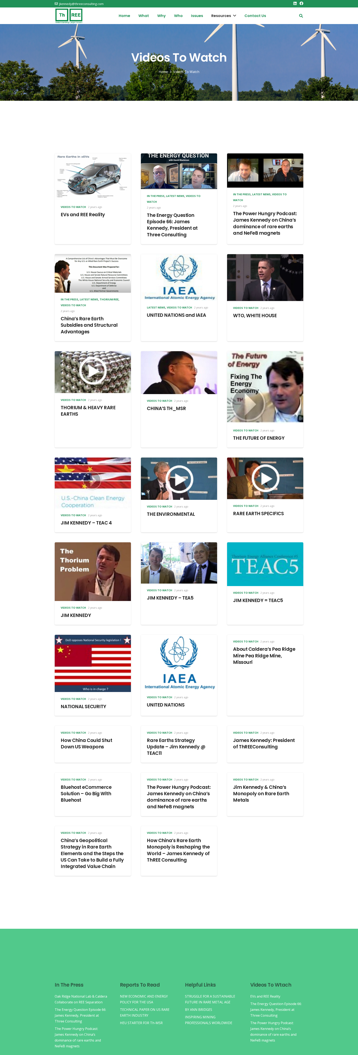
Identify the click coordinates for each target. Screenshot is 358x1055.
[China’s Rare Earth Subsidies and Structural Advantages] (93, 257)
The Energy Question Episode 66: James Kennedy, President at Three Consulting (172, 225)
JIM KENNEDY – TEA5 (170, 598)
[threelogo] (69, 16)
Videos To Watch (73, 207)
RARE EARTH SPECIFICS (258, 513)
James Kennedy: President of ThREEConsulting (264, 743)
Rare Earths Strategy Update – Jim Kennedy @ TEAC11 (176, 747)
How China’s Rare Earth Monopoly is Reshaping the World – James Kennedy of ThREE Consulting (178, 850)
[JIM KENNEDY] (93, 545)
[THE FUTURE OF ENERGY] (265, 354)
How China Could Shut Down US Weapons (86, 743)
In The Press (155, 196)
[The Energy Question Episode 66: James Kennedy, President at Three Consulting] (179, 156)
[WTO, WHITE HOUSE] (265, 257)
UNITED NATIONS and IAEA (176, 315)
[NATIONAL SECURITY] (93, 637)
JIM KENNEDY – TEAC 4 (86, 523)
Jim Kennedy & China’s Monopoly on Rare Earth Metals (261, 794)
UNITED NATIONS (165, 705)
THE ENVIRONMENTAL (171, 514)
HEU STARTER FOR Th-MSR (141, 1023)
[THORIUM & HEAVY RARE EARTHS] (93, 354)
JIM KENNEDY (76, 615)
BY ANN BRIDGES (198, 1009)
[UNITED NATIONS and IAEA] (179, 257)
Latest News (175, 196)
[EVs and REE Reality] (93, 156)
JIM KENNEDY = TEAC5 (258, 600)
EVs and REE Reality (83, 214)
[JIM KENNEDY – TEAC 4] (93, 460)
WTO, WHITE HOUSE (255, 315)
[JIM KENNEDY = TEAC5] (265, 545)
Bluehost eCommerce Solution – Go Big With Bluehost (86, 794)
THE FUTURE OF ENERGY (258, 438)
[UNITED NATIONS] (179, 637)
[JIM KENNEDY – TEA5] (179, 545)
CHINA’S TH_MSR (166, 408)
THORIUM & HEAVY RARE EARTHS (88, 410)
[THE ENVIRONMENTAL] (179, 460)
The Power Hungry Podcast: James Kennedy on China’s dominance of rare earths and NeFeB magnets (265, 223)
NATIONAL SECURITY (83, 706)
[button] (301, 16)
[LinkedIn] (295, 3)
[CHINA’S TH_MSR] (179, 354)
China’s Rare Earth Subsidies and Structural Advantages (89, 325)
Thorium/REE (109, 299)
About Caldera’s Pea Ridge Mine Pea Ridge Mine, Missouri (264, 655)
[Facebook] (301, 3)
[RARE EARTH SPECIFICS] (265, 460)
